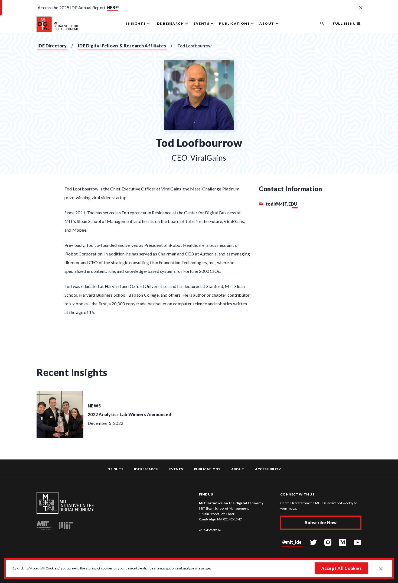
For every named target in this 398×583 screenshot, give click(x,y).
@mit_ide (292, 542)
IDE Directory (52, 45)
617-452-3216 (210, 530)
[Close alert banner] (361, 8)
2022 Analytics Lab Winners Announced (129, 414)
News (94, 405)
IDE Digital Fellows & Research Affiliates (122, 45)
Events (176, 469)
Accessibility (268, 469)
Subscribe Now (321, 522)
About (237, 469)
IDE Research (146, 469)
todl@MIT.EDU (281, 203)
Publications (207, 469)
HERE (112, 7)
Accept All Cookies (341, 568)
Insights (114, 469)
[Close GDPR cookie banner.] (381, 569)
